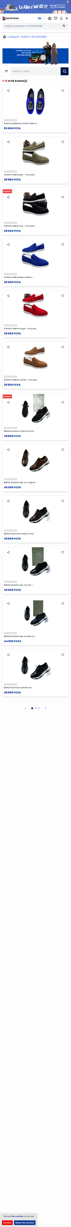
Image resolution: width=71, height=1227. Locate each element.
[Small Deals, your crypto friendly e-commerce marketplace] (10, 18)
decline (7, 1222)
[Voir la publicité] (35, 6)
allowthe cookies (24, 1222)
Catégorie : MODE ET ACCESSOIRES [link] (27, 36)
